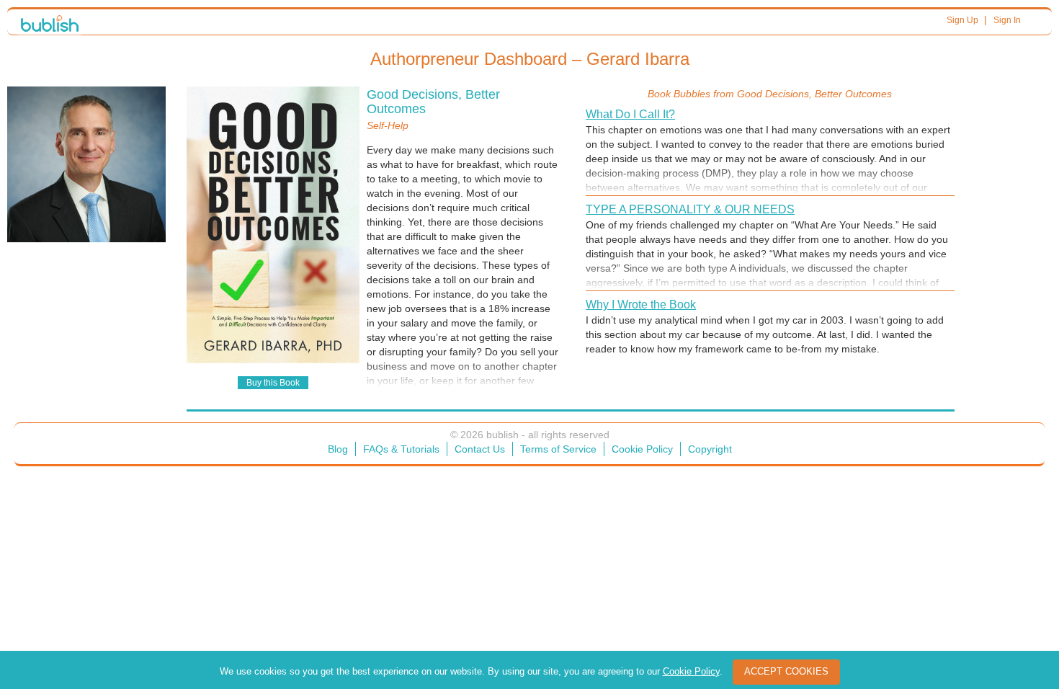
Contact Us (480, 449)
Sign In (1007, 20)
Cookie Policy (642, 449)
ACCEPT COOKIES (786, 671)
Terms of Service (558, 449)
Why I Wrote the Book (641, 304)
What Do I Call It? (630, 114)
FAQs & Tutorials (401, 449)
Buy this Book (273, 383)
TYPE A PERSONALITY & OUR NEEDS (690, 209)
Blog (338, 449)
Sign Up (962, 20)
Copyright (710, 449)
